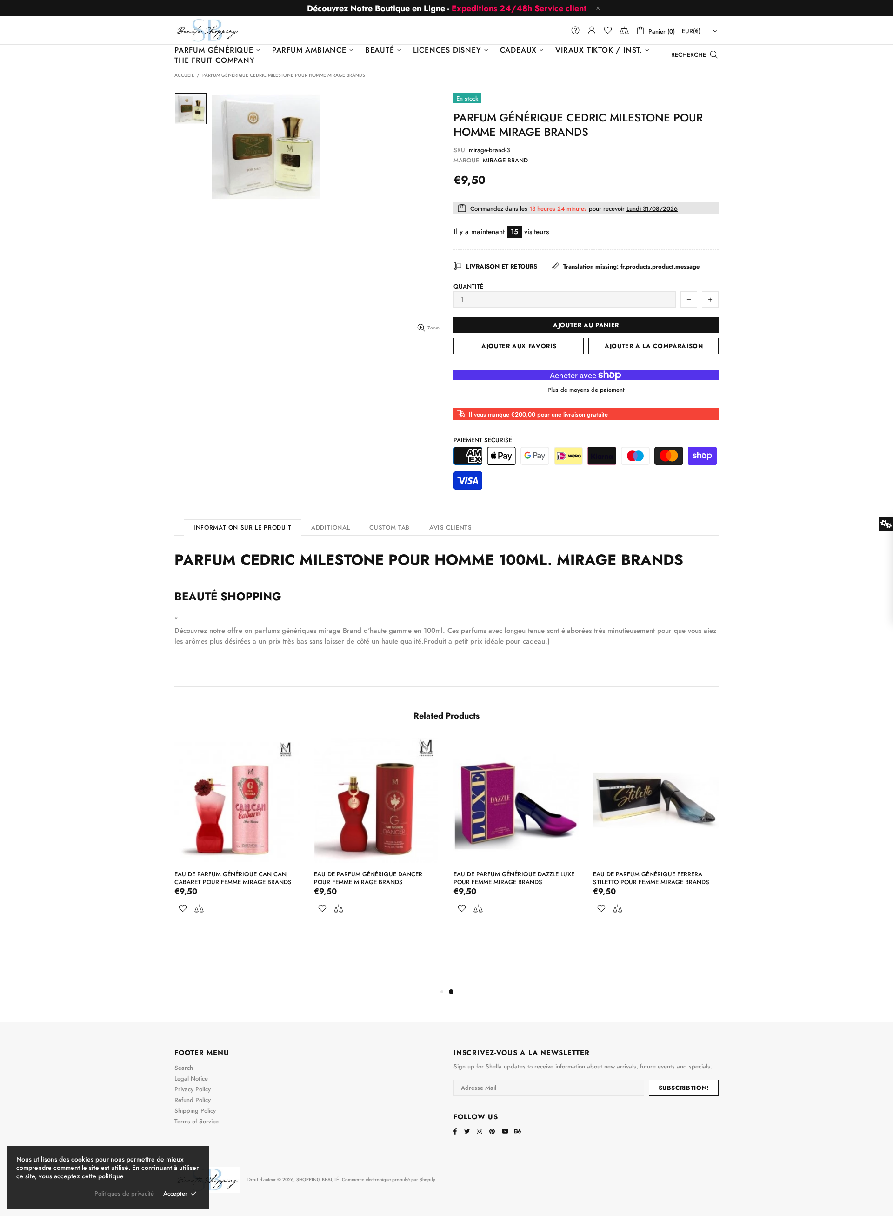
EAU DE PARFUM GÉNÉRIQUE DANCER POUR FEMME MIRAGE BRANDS (368, 878)
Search (183, 1068)
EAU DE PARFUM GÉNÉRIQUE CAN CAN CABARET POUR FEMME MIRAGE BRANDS (233, 878)
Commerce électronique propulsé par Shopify (388, 1179)
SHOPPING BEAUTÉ (207, 30)
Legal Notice (191, 1078)
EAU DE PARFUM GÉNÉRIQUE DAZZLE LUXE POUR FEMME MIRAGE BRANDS (513, 878)
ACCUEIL (184, 75)
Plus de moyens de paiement (586, 390)
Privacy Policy (192, 1089)
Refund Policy (192, 1100)
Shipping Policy (195, 1111)
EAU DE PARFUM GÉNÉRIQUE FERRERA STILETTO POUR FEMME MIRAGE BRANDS (651, 878)
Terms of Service (196, 1121)
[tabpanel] (516, 838)
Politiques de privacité (124, 1193)
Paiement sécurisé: (483, 440)
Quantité (468, 286)
